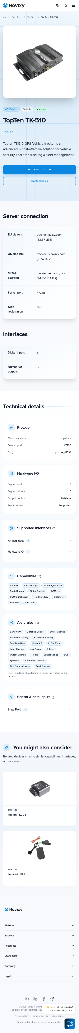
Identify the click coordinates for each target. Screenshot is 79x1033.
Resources (10, 945)
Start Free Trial (36, 169)
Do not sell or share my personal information (39, 1022)
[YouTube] (27, 999)
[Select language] (57, 5)
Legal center (58, 1016)
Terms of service (40, 1016)
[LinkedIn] (35, 999)
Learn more (11, 956)
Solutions (9, 935)
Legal (7, 976)
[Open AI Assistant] (69, 1023)
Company (10, 966)
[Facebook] (44, 999)
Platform (9, 925)
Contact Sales (39, 181)
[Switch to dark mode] (66, 5)
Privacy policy (22, 1016)
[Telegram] (52, 999)
